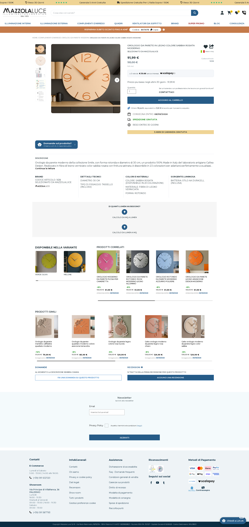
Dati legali (74, 482)
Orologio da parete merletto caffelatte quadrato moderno (43, 344)
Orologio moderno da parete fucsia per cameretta (107, 279)
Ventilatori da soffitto (147, 23)
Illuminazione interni (18, 23)
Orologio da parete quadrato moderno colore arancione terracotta (83, 344)
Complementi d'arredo (91, 23)
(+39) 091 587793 (41, 512)
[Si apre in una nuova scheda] (152, 469)
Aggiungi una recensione (170, 378)
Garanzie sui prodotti (119, 482)
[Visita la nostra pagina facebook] (151, 482)
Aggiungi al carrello (170, 100)
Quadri (118, 23)
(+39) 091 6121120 (41, 478)
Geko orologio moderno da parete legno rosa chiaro (155, 344)
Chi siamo (74, 472)
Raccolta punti (116, 508)
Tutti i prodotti (76, 498)
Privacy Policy (96, 425)
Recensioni (74, 487)
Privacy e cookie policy (80, 477)
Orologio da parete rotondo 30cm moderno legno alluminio (137, 280)
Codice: (145, 30)
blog (217, 23)
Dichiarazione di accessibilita (123, 467)
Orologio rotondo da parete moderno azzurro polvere (166, 279)
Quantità (131, 88)
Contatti (34, 459)
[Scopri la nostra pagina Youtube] (157, 482)
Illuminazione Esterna (54, 23)
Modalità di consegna (119, 498)
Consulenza (237, 23)
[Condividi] (211, 47)
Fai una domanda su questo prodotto (78, 378)
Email (92, 406)
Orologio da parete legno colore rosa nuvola (119, 343)
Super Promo (196, 23)
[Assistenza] (244, 13)
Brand (175, 23)
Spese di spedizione (119, 503)
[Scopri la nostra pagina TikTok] (163, 482)
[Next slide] (117, 80)
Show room (75, 492)
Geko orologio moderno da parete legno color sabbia (192, 344)
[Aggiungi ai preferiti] (206, 47)
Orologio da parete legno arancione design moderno (196, 279)
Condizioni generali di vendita (123, 477)
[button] (222, 13)
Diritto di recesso (117, 487)
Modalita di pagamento (120, 492)
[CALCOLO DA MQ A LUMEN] (124, 212)
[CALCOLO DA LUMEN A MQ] (124, 227)
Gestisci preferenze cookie (82, 503)
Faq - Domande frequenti (122, 472)
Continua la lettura (45, 168)
